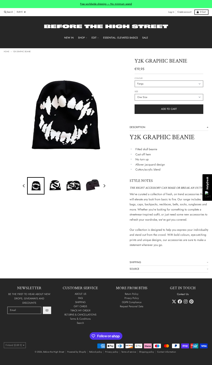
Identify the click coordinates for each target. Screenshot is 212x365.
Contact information (166, 351)
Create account (184, 11)
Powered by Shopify (76, 351)
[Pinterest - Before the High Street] (191, 301)
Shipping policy (146, 351)
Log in (171, 11)
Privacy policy (111, 351)
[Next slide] (104, 186)
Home (6, 51)
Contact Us (183, 294)
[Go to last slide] (23, 186)
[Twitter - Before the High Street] (174, 301)
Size (136, 91)
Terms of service (128, 351)
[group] (36, 186)
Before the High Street (53, 351)
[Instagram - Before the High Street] (185, 301)
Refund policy (95, 351)
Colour (138, 78)
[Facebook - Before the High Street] (180, 301)
